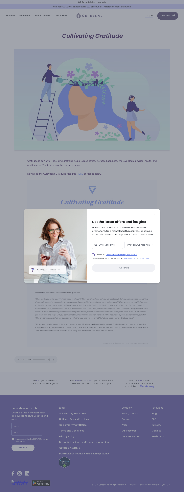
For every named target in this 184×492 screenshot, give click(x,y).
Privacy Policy (144, 258)
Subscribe (123, 267)
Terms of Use (129, 258)
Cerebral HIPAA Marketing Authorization (121, 255)
